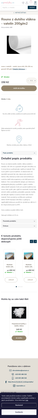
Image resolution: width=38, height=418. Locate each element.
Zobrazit (11, 280)
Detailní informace (19, 69)
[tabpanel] (9, 264)
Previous (31, 241)
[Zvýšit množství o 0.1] (35, 80)
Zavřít (12, 97)
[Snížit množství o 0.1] (28, 80)
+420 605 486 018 (21, 374)
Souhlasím (19, 412)
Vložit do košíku (19, 88)
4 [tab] (21, 286)
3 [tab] (19, 286)
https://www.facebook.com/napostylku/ (20, 382)
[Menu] (35, 2)
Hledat (32, 7)
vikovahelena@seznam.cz (20, 370)
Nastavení (19, 405)
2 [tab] (18, 286)
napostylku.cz (20, 386)
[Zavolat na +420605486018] (23, 3)
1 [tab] (16, 286)
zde (27, 400)
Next (35, 241)
